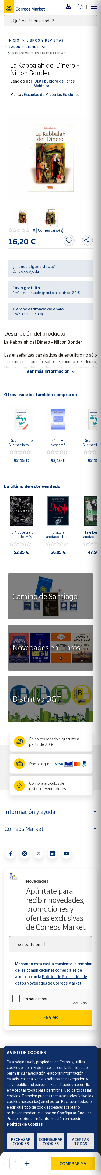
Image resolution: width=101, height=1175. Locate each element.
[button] (27, 1163)
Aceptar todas (80, 1141)
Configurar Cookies (50, 1141)
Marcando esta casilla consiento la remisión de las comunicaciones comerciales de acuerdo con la (53, 973)
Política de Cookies (25, 1124)
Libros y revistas (45, 40)
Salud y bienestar (28, 47)
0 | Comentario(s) (48, 230)
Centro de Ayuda (25, 271)
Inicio (14, 40)
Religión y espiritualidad (39, 53)
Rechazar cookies (20, 1141)
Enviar (50, 1017)
